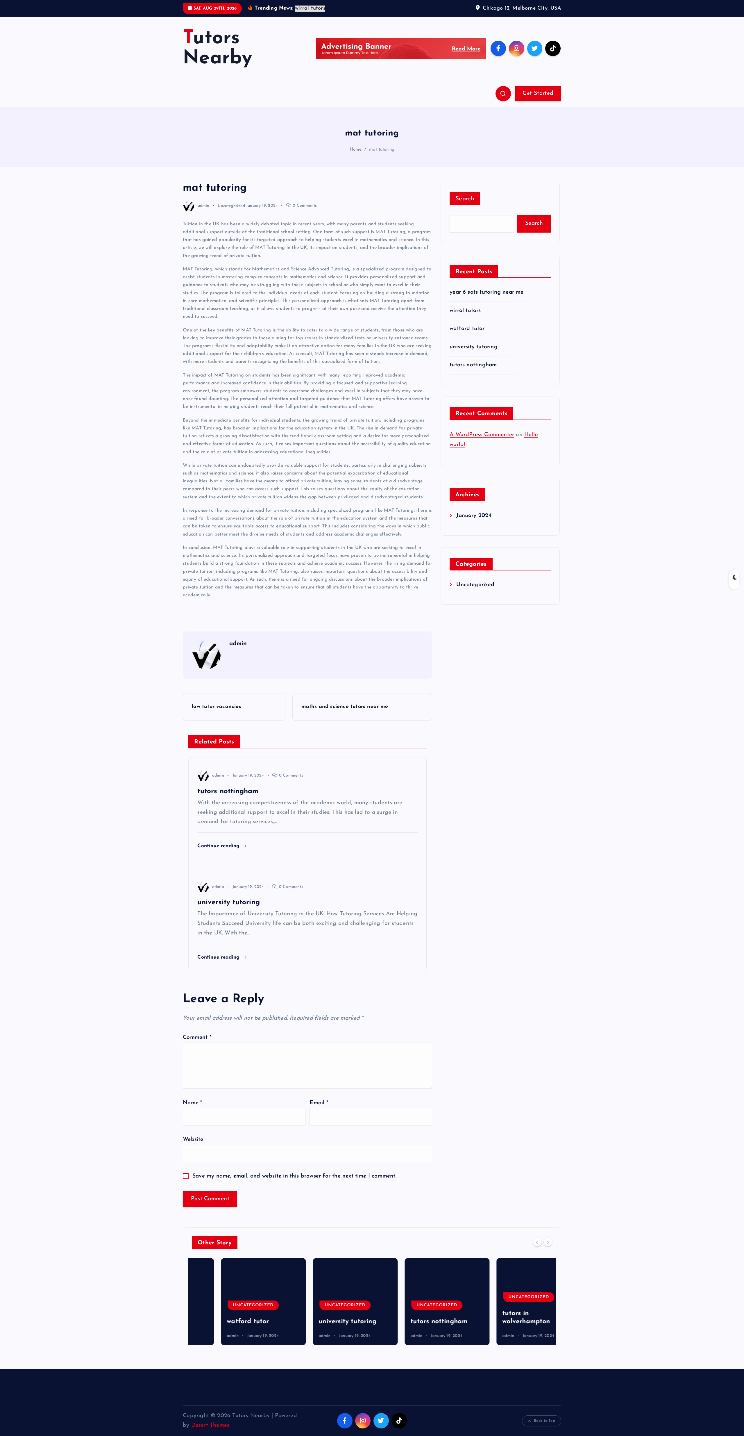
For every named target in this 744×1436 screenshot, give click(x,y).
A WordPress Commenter (482, 435)
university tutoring (474, 347)
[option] (234, 1301)
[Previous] (537, 1242)
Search (464, 199)
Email (319, 1103)
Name (192, 1103)
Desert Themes (210, 1425)
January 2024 (473, 515)
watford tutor (467, 328)
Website (193, 1139)
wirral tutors (465, 310)
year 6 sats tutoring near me (486, 292)
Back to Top (544, 1421)
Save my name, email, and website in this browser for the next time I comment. (294, 1176)
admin (203, 206)
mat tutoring (381, 149)
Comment (197, 1037)
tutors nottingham (473, 365)
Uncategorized (231, 206)
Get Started (538, 93)
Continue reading (219, 845)
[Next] (547, 1242)
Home (356, 149)
